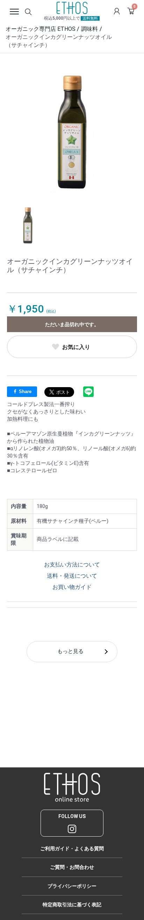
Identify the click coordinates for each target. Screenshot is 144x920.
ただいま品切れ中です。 (72, 324)
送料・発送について (72, 575)
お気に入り (76, 347)
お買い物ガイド (72, 587)
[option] (72, 132)
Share (24, 391)
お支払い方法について (72, 564)
